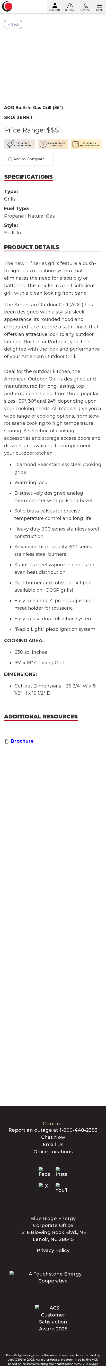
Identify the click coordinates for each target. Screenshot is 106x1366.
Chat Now (53, 1137)
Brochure (22, 741)
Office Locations (53, 1152)
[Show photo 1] (53, 47)
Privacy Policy (53, 1250)
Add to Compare (29, 159)
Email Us (53, 1144)
